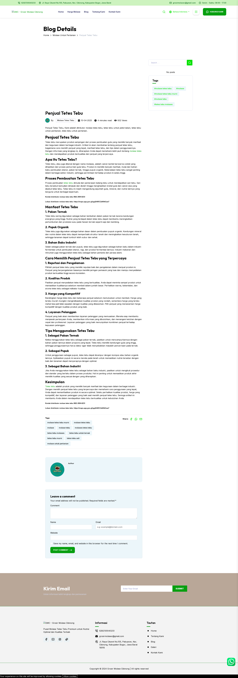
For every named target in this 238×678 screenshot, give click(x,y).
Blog (86, 12)
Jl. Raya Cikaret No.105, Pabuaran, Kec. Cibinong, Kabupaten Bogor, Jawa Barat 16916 (118, 644)
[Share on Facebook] (131, 418)
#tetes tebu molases (163, 104)
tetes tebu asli (73, 438)
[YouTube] (53, 639)
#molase (180, 88)
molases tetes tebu (83, 428)
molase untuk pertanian (57, 443)
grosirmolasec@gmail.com (184, 3)
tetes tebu (68, 183)
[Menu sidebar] (196, 12)
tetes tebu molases (55, 433)
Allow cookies (69, 676)
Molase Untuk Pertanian (64, 35)
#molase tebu (160, 99)
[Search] (164, 11)
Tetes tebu (50, 386)
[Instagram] (60, 639)
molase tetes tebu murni (58, 422)
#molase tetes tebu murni (165, 94)
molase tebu (64, 428)
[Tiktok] (66, 639)
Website (54, 533)
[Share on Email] (140, 418)
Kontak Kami (114, 12)
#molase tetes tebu (163, 88)
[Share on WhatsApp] (135, 418)
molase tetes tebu (82, 422)
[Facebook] (46, 639)
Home (61, 12)
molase (50, 428)
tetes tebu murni (54, 438)
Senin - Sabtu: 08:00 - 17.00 (214, 3)
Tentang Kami (98, 12)
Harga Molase (73, 12)
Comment (54, 505)
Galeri (153, 647)
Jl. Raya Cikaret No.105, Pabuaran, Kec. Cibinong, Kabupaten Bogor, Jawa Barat (76, 3)
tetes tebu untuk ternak (79, 433)
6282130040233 (28, 3)
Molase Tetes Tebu (65, 120)
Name (53, 522)
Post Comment (60, 550)
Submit (180, 588)
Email (98, 522)
